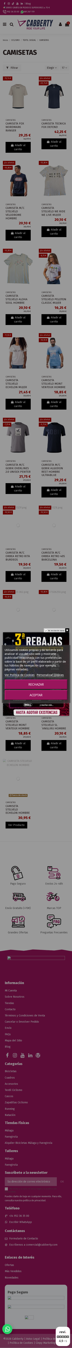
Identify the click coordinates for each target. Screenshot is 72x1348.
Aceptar (36, 695)
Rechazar (36, 684)
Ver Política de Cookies (20, 675)
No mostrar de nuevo (56, 631)
